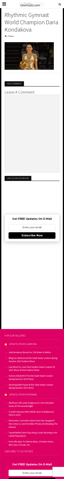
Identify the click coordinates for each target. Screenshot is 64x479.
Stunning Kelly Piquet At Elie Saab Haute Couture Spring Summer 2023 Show (31, 386)
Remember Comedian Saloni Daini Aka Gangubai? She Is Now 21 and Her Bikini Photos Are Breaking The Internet (33, 424)
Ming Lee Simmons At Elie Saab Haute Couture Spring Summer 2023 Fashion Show (33, 360)
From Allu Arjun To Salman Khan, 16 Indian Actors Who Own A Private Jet (31, 443)
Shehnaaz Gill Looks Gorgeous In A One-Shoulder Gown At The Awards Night (31, 404)
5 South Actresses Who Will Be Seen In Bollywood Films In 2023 (31, 413)
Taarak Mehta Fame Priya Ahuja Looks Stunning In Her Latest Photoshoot (33, 434)
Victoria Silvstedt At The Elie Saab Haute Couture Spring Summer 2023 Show (31, 377)
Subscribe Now (32, 235)
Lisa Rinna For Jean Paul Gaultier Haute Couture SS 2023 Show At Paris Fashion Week (32, 369)
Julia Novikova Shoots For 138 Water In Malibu (30, 352)
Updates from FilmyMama (23, 394)
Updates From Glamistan (23, 344)
